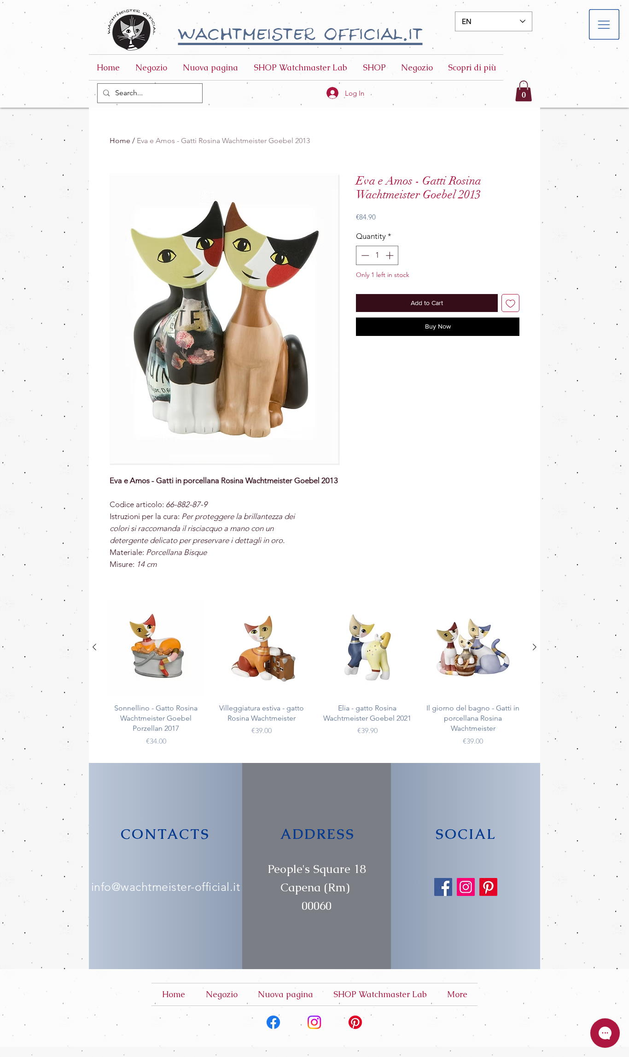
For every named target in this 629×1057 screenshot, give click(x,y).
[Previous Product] (94, 647)
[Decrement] (364, 255)
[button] (604, 24)
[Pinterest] (488, 887)
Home (120, 140)
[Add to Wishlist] (510, 303)
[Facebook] (443, 887)
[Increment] (390, 255)
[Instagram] (466, 887)
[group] (314, 673)
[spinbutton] (377, 255)
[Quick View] (156, 647)
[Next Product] (534, 647)
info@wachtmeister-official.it (165, 887)
